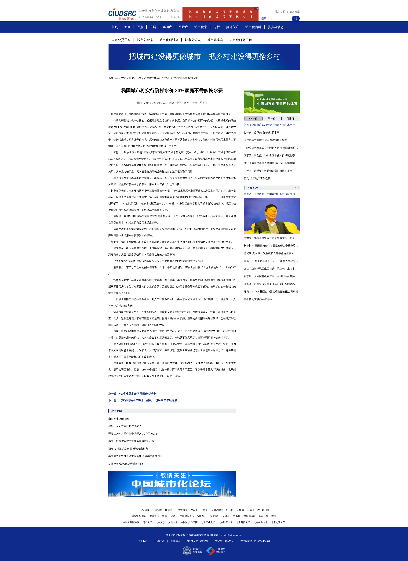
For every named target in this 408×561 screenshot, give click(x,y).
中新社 (236, 516)
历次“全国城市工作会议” (258, 178)
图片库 (183, 27)
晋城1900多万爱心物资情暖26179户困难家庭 (133, 433)
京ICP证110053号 (224, 541)
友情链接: (145, 510)
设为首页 (280, 11)
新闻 (127, 27)
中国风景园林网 (131, 522)
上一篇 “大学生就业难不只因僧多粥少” (132, 393)
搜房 (273, 516)
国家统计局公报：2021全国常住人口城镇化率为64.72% (272, 155)
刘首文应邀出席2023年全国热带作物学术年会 (269, 124)
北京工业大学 (208, 522)
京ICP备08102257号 (197, 541)
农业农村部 (263, 510)
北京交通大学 (278, 522)
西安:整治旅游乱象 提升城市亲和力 (128, 448)
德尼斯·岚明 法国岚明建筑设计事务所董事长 (269, 253)
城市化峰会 (215, 40)
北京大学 (160, 522)
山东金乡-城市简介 (119, 418)
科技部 (229, 510)
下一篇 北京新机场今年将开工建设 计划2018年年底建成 (142, 400)
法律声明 (175, 541)
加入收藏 (294, 11)
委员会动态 (276, 27)
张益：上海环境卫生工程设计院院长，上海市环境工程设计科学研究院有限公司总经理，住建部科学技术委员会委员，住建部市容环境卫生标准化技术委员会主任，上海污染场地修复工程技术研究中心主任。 (272, 268)
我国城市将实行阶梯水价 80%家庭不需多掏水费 (171, 78)
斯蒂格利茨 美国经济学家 (258, 299)
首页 (115, 27)
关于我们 (143, 541)
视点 (140, 27)
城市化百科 (253, 27)
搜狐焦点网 (249, 516)
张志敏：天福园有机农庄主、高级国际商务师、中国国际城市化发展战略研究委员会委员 (272, 276)
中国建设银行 (187, 516)
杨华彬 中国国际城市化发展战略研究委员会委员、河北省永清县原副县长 (272, 245)
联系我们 (159, 541)
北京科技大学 (243, 522)
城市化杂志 (145, 40)
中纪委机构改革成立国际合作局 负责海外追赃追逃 (272, 147)
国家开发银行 (139, 516)
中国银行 (154, 516)
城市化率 (200, 27)
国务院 (158, 510)
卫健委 (204, 510)
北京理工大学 (225, 522)
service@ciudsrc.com (231, 535)
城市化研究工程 (240, 40)
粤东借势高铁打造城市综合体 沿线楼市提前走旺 (135, 456)
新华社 (226, 516)
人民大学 (173, 522)
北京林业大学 (260, 522)
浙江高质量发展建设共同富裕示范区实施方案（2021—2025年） (272, 163)
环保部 (240, 510)
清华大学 (147, 522)
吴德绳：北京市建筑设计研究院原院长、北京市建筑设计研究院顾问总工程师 (272, 238)
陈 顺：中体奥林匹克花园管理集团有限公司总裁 (271, 291)
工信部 (250, 510)
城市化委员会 (121, 40)
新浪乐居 (263, 516)
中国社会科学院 (189, 522)
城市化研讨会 (168, 40)
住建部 (168, 510)
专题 (153, 27)
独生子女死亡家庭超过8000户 (125, 426)
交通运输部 (217, 510)
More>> (295, 187)
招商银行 (202, 516)
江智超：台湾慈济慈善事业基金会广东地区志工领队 (272, 284)
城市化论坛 (193, 40)
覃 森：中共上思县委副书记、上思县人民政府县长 (272, 261)
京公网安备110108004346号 (255, 541)
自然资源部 (181, 510)
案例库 (167, 27)
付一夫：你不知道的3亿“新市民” (262, 132)
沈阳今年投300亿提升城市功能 (125, 463)
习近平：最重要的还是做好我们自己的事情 (268, 170)
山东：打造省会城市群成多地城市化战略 (131, 441)
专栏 (217, 27)
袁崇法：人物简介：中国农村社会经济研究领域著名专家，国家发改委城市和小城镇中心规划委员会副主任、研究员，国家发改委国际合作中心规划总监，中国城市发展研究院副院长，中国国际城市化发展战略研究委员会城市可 (272, 194)
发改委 (194, 510)
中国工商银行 (169, 516)
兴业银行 (215, 516)
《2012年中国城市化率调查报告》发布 (265, 140)
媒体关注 (232, 27)
